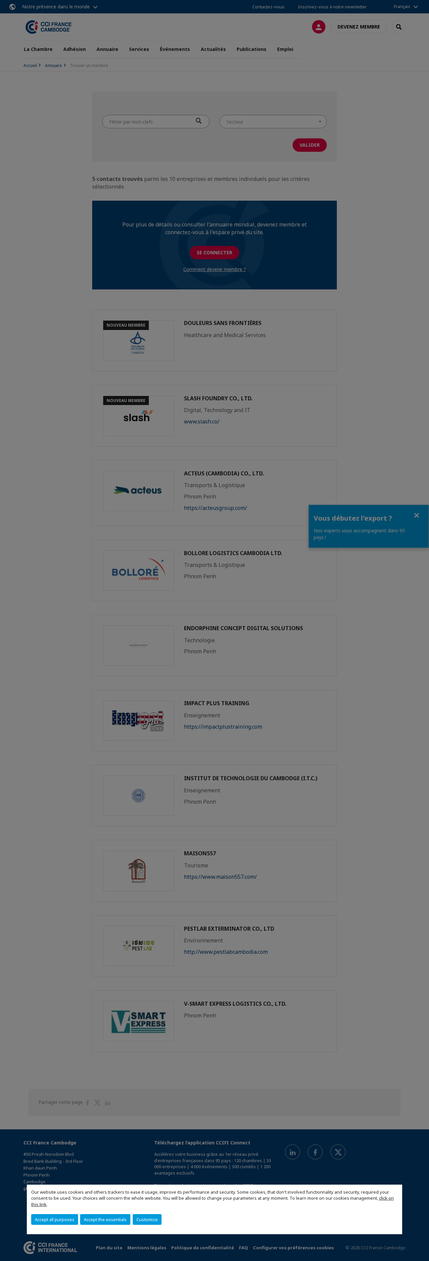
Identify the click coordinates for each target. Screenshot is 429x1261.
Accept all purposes (54, 1219)
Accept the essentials (105, 1219)
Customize (147, 1219)
